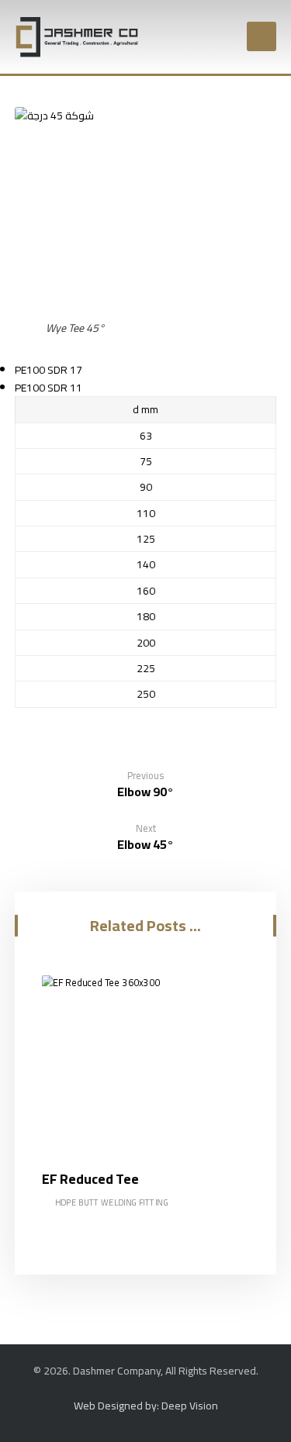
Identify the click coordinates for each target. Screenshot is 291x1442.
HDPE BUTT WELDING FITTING (111, 1203)
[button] (261, 36)
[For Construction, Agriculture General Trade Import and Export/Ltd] (77, 37)
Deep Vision (188, 1405)
